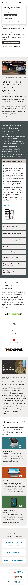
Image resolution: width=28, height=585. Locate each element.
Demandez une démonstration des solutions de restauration (11, 47)
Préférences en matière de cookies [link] (8, 572)
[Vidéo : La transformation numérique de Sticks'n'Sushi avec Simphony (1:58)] (14, 341)
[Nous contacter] (25, 2)
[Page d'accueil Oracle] (5, 2)
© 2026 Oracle (4, 570)
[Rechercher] (17, 2)
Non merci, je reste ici (8, 18)
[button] (2, 2)
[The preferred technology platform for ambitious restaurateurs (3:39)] (14, 68)
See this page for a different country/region (12, 21)
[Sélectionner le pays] (20, 2)
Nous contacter (4, 577)
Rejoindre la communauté (14, 560)
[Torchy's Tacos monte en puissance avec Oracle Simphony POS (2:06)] (14, 350)
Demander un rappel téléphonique (14, 544)
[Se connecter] (23, 2)
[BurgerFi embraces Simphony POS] (14, 367)
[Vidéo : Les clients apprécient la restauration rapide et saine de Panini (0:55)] (14, 332)
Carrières (3, 575)
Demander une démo (14, 552)
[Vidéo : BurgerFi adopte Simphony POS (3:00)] (14, 314)
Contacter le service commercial (11, 42)
